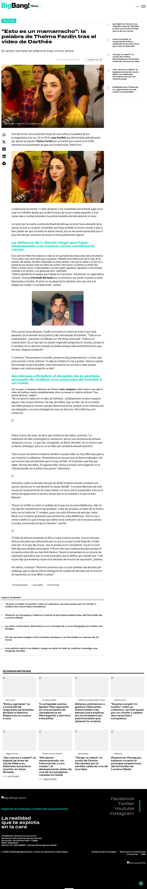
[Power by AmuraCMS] (136, 863)
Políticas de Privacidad (104, 852)
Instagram (122, 813)
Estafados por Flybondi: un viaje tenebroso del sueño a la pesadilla (126, 89)
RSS (143, 854)
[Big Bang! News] (20, 6)
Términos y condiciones (133, 852)
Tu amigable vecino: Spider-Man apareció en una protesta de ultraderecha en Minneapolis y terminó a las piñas (54, 711)
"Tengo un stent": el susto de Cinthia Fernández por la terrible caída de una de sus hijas (126, 58)
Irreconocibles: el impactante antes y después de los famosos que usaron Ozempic (126, 43)
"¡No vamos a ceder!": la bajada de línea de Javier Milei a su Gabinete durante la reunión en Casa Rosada (126, 74)
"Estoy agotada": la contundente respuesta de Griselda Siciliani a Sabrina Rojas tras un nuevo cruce (18, 711)
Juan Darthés (37, 585)
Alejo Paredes (50, 779)
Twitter (126, 803)
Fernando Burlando (20, 585)
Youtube (124, 808)
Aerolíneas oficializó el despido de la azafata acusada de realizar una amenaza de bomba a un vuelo (56, 379)
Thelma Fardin (53, 585)
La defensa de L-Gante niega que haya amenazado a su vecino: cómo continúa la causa (52, 246)
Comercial (132, 854)
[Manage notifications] (141, 883)
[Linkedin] (3, 156)
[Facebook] (3, 149)
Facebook (122, 798)
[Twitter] (3, 141)
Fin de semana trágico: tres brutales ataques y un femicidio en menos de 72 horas (52, 639)
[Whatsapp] (3, 134)
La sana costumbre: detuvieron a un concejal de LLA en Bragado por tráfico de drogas (53, 627)
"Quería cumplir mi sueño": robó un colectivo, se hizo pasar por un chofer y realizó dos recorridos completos (50, 605)
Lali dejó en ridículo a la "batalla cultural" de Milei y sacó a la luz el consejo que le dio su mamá (126, 28)
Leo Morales (13, 776)
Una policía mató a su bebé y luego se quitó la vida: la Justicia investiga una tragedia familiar (51, 650)
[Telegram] (3, 163)
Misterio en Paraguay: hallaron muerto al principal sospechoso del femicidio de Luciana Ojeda (53, 616)
